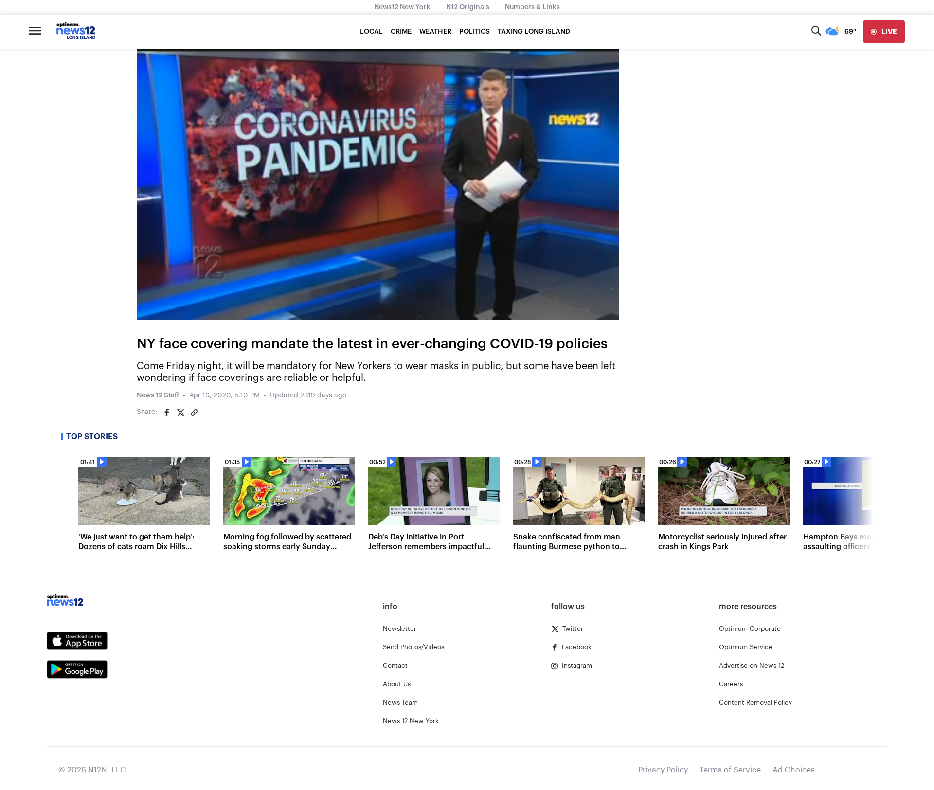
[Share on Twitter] (180, 412)
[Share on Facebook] (167, 412)
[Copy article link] (194, 412)
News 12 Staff (158, 395)
